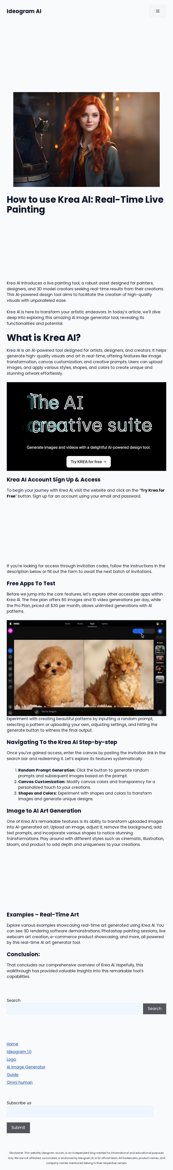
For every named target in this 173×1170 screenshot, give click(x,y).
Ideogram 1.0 (19, 1051)
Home (12, 1044)
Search (13, 1000)
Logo (11, 1059)
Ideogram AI (24, 11)
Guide (12, 1074)
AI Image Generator (26, 1067)
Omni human (20, 1082)
